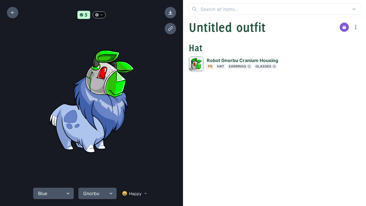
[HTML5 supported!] (83, 15)
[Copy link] (170, 28)
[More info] (354, 64)
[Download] (170, 12)
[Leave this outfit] (12, 12)
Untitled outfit (227, 27)
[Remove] (343, 64)
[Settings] (99, 14)
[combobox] (274, 9)
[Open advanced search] (354, 9)
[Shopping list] (344, 27)
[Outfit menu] (355, 27)
